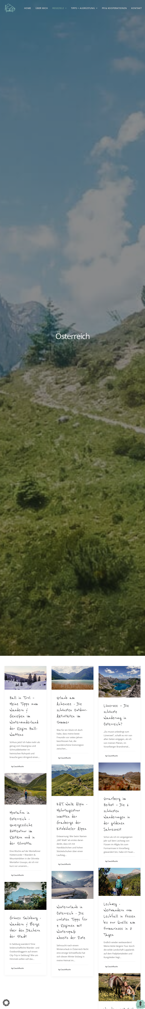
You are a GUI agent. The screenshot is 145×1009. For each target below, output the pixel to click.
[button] (25, 678)
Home (27, 8)
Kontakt (136, 8)
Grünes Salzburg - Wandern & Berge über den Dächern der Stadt (25, 927)
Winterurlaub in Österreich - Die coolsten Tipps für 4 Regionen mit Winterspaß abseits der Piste (72, 922)
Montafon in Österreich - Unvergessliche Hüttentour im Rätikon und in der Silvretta (22, 828)
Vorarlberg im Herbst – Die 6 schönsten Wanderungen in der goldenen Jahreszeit (117, 814)
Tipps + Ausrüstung (83, 8)
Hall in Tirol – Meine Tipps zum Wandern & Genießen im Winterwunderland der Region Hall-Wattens (24, 716)
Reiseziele (58, 8)
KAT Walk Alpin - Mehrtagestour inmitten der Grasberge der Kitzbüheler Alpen (72, 816)
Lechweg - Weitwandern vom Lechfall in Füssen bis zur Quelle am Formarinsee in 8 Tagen (119, 919)
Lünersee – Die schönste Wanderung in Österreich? (116, 715)
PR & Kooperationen (114, 8)
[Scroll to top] (140, 1004)
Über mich (42, 8)
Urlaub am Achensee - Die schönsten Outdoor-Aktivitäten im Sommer (72, 710)
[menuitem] (27, 8)
